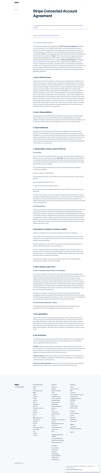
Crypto (34, 402)
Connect (35, 400)
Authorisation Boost (38, 390)
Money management (56, 406)
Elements (35, 406)
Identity (35, 410)
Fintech (53, 416)
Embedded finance (56, 396)
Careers (72, 415)
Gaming (53, 417)
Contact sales (73, 421)
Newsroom (72, 417)
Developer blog (55, 459)
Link (34, 416)
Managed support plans (75, 428)
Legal (15, 9)
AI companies (55, 412)
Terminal (35, 433)
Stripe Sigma (36, 429)
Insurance (54, 421)
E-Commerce (55, 394)
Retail (53, 431)
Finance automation (56, 398)
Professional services (57, 427)
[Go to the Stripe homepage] (16, 385)
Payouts (35, 423)
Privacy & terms (74, 396)
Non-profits (54, 425)
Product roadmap (74, 413)
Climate (35, 398)
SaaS (53, 410)
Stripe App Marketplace (57, 438)
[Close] (98, 465)
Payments (35, 421)
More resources (74, 408)
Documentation (55, 448)
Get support (73, 426)
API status (54, 451)
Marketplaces (55, 404)
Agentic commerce (56, 390)
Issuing (34, 414)
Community (73, 392)
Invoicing (35, 412)
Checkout (35, 396)
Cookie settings (74, 406)
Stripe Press (73, 419)
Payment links (36, 419)
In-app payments (56, 402)
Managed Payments (38, 417)
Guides (72, 387)
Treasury (35, 435)
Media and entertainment (58, 423)
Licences (72, 402)
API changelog (55, 453)
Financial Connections (38, 408)
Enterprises (54, 387)
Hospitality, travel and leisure (58, 419)
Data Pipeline (36, 404)
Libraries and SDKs (56, 455)
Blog (71, 390)
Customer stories (74, 388)
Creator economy (56, 414)
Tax (34, 431)
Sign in (72, 432)
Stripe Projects (55, 457)
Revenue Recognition (38, 427)
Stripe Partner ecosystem (58, 440)
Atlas (34, 388)
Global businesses (56, 400)
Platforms (54, 408)
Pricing (34, 387)
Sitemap (72, 404)
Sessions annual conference (77, 394)
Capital (34, 394)
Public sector (55, 429)
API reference (55, 449)
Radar (34, 425)
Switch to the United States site (74, 469)
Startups (54, 388)
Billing (34, 392)
